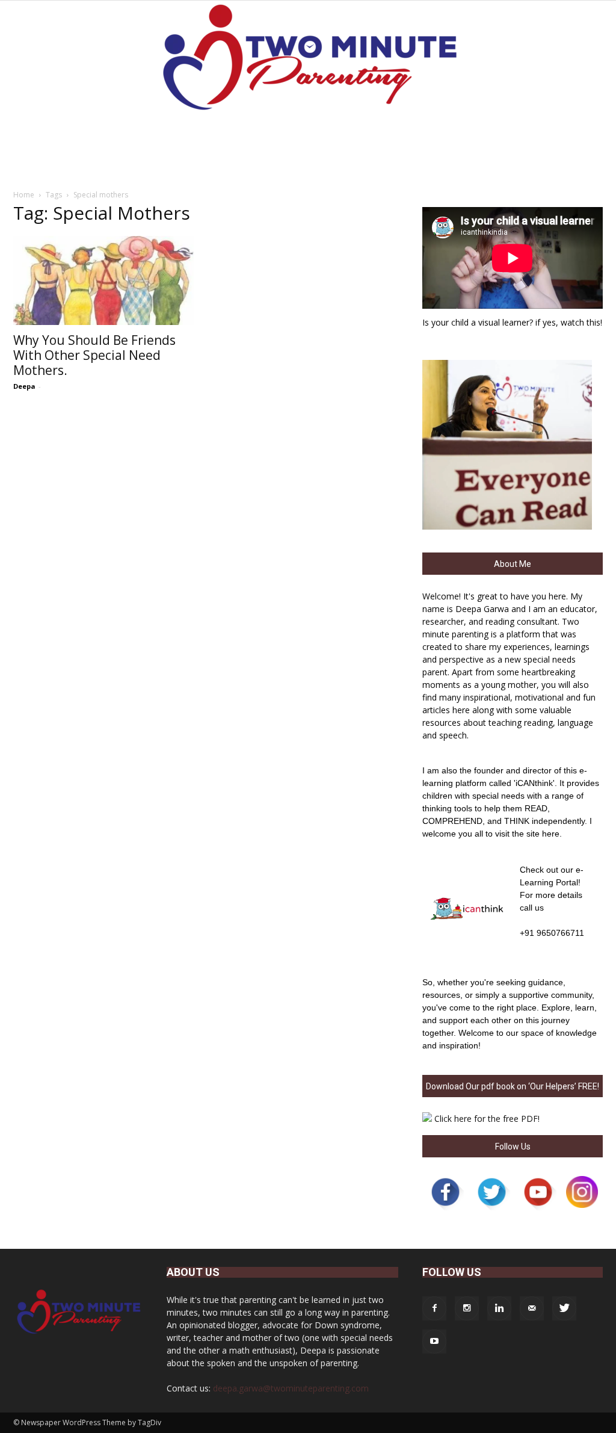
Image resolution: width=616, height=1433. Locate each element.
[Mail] (532, 1308)
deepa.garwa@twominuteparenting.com (291, 1388)
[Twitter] (564, 1308)
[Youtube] (434, 1341)
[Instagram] (467, 1308)
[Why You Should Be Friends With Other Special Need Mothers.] (103, 280)
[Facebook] (434, 1308)
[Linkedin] (499, 1308)
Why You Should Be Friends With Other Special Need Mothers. (94, 355)
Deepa (24, 386)
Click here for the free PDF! (487, 1118)
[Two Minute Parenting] (308, 60)
